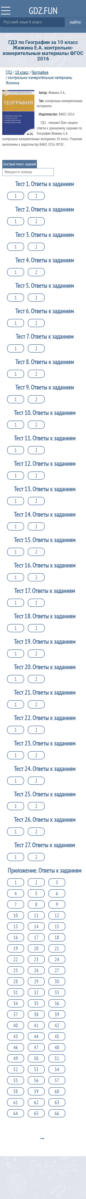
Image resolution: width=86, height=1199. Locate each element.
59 (36, 1091)
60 (57, 1091)
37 (15, 1014)
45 (57, 1036)
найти (75, 22)
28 (15, 981)
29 (36, 981)
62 (36, 1102)
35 (36, 1003)
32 (36, 992)
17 (36, 937)
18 (57, 937)
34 (15, 1003)
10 (15, 915)
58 (15, 1091)
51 (57, 1058)
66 (57, 1113)
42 (57, 1025)
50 (36, 1058)
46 (15, 1047)
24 (57, 959)
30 (57, 981)
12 (57, 915)
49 (15, 1058)
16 (15, 937)
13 (15, 926)
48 (57, 1047)
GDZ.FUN (43, 10)
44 (36, 1036)
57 (57, 1080)
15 (57, 926)
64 (15, 1113)
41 (36, 1025)
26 (36, 970)
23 (36, 959)
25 (15, 970)
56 (36, 1080)
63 (57, 1102)
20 (36, 948)
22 (15, 959)
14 (36, 926)
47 (36, 1047)
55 (15, 1080)
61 (15, 1102)
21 (57, 948)
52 (15, 1069)
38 (36, 1014)
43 (15, 1036)
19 (15, 948)
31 (15, 992)
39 (57, 1014)
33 (57, 992)
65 (36, 1113)
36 (57, 1003)
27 (57, 970)
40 (15, 1025)
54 (57, 1069)
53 (36, 1069)
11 (36, 915)
